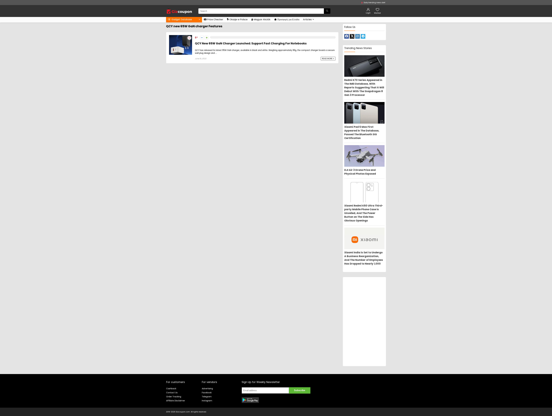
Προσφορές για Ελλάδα (288, 19)
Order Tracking (173, 396)
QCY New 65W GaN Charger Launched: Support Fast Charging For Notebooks (251, 43)
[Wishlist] (377, 9)
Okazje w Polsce (238, 19)
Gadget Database (181, 19)
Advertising (207, 388)
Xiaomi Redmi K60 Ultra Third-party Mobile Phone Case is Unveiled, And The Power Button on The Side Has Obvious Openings (363, 213)
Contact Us (172, 392)
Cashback (171, 388)
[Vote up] (207, 38)
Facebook (207, 392)
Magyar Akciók (262, 19)
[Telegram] (363, 36)
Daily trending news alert (374, 2)
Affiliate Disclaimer (175, 400)
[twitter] (352, 36)
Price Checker (215, 19)
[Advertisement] (364, 321)
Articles (307, 19)
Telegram (207, 396)
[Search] (327, 11)
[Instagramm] (357, 36)
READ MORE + (328, 58)
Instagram (207, 400)
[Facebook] (346, 36)
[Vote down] (202, 38)
